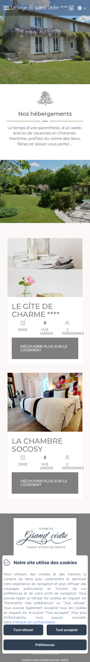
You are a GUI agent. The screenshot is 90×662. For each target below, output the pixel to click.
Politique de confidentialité (34, 622)
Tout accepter (66, 630)
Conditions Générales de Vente (45, 660)
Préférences (45, 645)
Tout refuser (23, 630)
